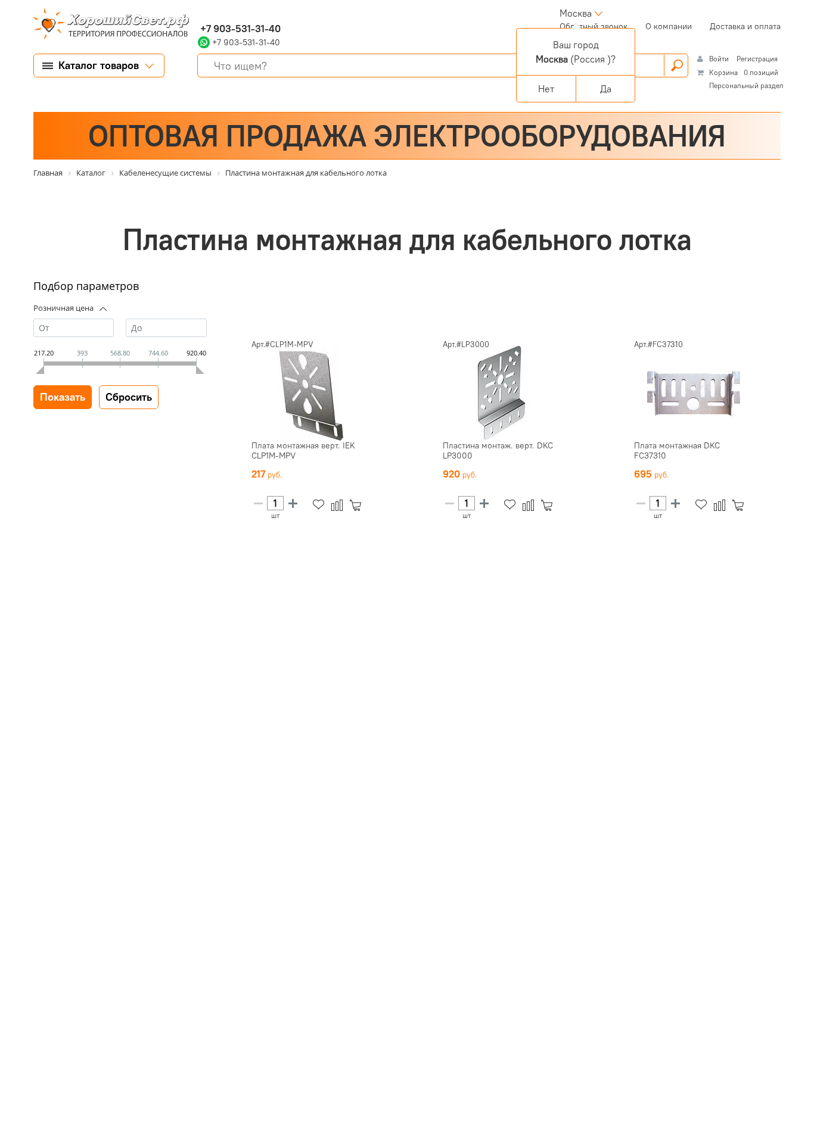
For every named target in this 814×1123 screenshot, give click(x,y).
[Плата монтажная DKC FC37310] (693, 393)
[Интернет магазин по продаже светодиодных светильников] (106, 25)
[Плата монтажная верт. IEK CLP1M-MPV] (311, 393)
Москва (576, 13)
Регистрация (757, 58)
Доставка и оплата (745, 26)
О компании (668, 26)
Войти (720, 58)
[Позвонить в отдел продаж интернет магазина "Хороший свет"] (200, 13)
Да (605, 89)
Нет (546, 89)
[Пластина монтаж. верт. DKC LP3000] (502, 393)
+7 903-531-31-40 (239, 28)
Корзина (723, 72)
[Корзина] (358, 505)
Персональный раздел (746, 85)
